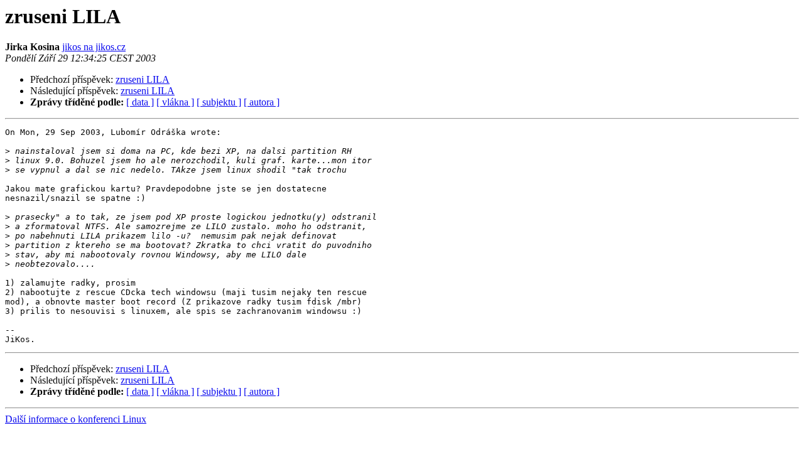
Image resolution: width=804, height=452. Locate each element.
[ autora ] (262, 102)
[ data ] (140, 102)
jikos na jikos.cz (94, 46)
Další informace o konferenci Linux (75, 419)
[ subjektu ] (219, 102)
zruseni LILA (143, 79)
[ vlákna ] (175, 102)
